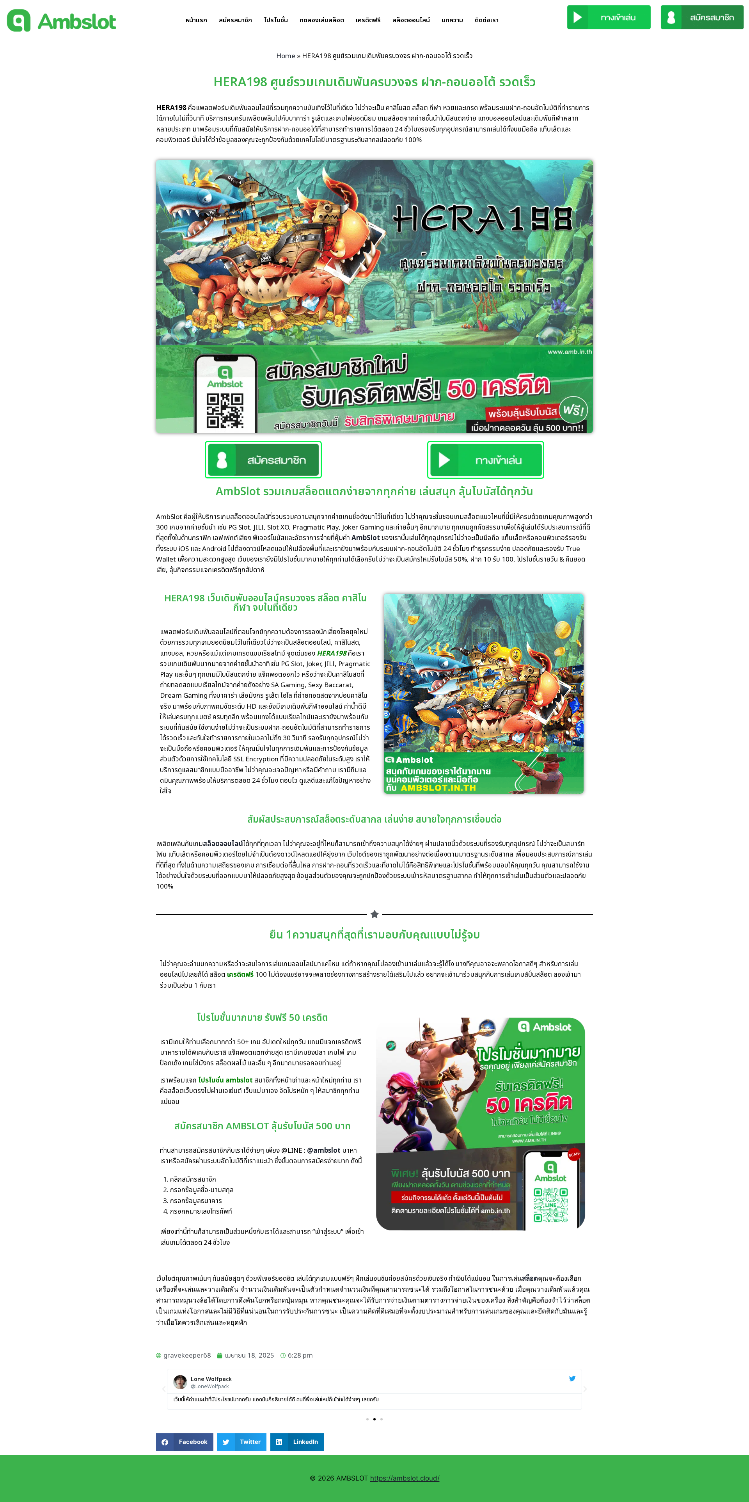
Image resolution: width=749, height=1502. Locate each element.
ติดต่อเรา (487, 20)
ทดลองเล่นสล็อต (322, 20)
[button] (164, 1389)
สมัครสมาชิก (235, 20)
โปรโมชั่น (276, 20)
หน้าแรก (196, 20)
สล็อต (530, 1278)
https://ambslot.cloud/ (405, 1478)
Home (285, 56)
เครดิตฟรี (368, 20)
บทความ (452, 20)
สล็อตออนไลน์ (411, 20)
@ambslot (324, 1151)
